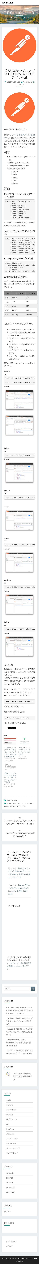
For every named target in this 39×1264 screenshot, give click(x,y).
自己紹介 (9, 1246)
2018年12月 (10, 1187)
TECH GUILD (7, 2)
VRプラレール (11, 1119)
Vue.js (8, 1124)
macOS (8, 1100)
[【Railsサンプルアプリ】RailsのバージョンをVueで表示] (24, 741)
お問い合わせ (11, 1241)
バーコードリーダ (13, 1148)
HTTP (9, 803)
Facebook (9, 1223)
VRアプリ (9, 1114)
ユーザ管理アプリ (20, 135)
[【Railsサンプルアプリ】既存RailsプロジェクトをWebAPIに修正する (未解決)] (10, 741)
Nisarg (20, 1261)
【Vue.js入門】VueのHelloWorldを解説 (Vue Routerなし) (19, 833)
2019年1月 (10, 1183)
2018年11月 (10, 1192)
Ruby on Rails (12, 800)
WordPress (10, 1129)
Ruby (23, 803)
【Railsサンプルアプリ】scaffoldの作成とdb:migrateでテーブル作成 (10, 777)
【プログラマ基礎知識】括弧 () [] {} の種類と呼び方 (22, 1076)
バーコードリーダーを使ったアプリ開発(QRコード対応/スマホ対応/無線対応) (19, 1010)
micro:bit (9, 1105)
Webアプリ (21, 806)
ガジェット (10, 1134)
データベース (11, 1143)
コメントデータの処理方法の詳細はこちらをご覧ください (19, 966)
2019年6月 (10, 1173)
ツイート (7, 1212)
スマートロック (12, 1139)
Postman (16, 803)
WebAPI (12, 806)
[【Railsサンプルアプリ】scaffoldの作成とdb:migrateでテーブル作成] (10, 767)
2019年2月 (10, 1178)
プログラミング (12, 1153)
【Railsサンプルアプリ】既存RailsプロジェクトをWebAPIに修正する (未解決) (10, 752)
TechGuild (27, 82)
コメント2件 (19, 84)
